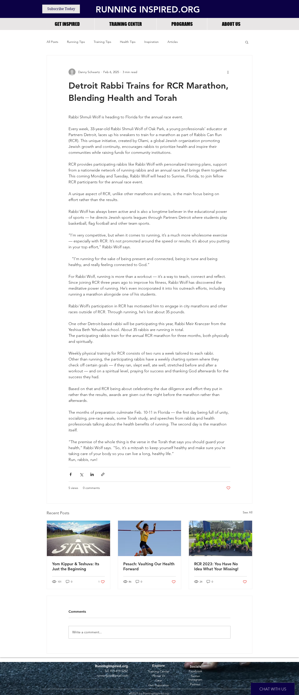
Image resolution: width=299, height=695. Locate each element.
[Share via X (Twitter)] (81, 474)
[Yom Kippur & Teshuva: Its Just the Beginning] (78, 538)
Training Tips (102, 42)
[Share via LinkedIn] (92, 474)
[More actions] (227, 72)
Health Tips (127, 42)
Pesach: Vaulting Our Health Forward (148, 566)
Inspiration (151, 42)
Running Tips (76, 42)
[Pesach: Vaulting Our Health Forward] (149, 538)
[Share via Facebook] (71, 474)
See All (247, 512)
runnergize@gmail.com (112, 675)
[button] (182, 24)
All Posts (52, 42)
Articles (172, 42)
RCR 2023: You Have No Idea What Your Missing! (216, 566)
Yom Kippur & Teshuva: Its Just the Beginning (75, 566)
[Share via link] (103, 474)
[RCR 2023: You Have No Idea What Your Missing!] (220, 538)
